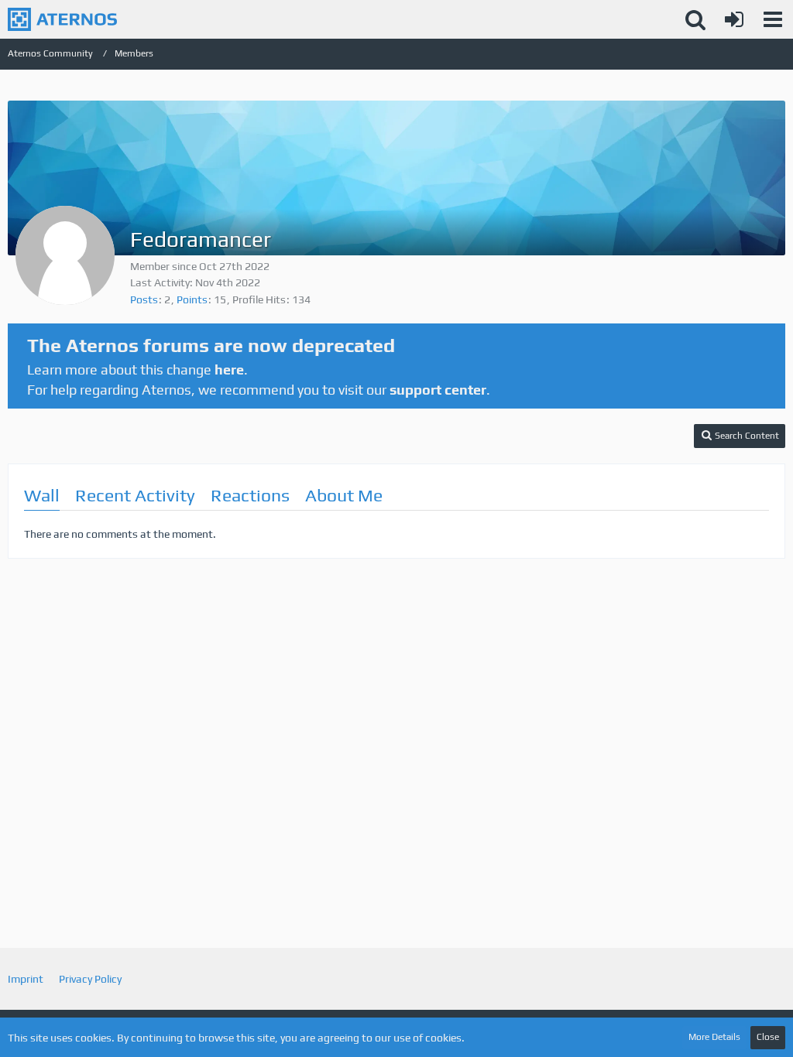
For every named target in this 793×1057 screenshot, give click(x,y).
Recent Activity (135, 494)
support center (438, 389)
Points (192, 299)
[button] (772, 19)
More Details (714, 1036)
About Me (344, 494)
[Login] (734, 19)
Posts (144, 299)
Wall (42, 494)
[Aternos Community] (62, 19)
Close (768, 1036)
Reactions (250, 494)
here (229, 369)
